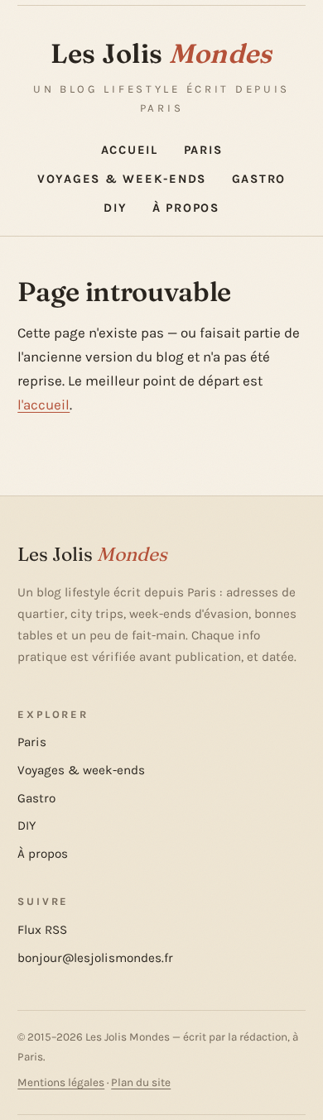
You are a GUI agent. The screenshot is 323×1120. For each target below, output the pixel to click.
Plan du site (141, 1082)
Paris (203, 150)
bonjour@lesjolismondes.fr (95, 957)
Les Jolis (161, 52)
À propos (185, 208)
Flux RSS (42, 929)
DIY (115, 208)
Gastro (259, 179)
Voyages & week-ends (121, 179)
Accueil (129, 150)
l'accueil (43, 404)
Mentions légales (60, 1082)
